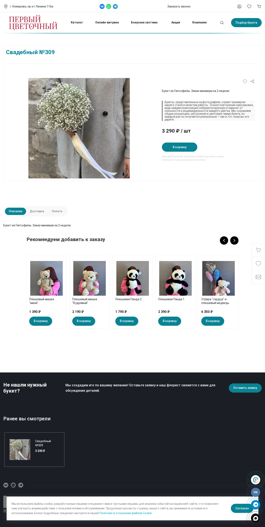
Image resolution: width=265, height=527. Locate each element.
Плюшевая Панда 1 (171, 299)
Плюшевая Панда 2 (128, 299)
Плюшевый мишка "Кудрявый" (84, 301)
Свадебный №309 (43, 443)
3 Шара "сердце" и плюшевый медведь (215, 301)
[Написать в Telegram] (255, 504)
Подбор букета (246, 22)
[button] (224, 240)
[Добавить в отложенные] (244, 81)
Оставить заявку (245, 387)
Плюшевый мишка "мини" (41, 301)
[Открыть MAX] (255, 518)
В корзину (180, 147)
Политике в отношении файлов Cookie (125, 513)
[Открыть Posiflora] (255, 479)
